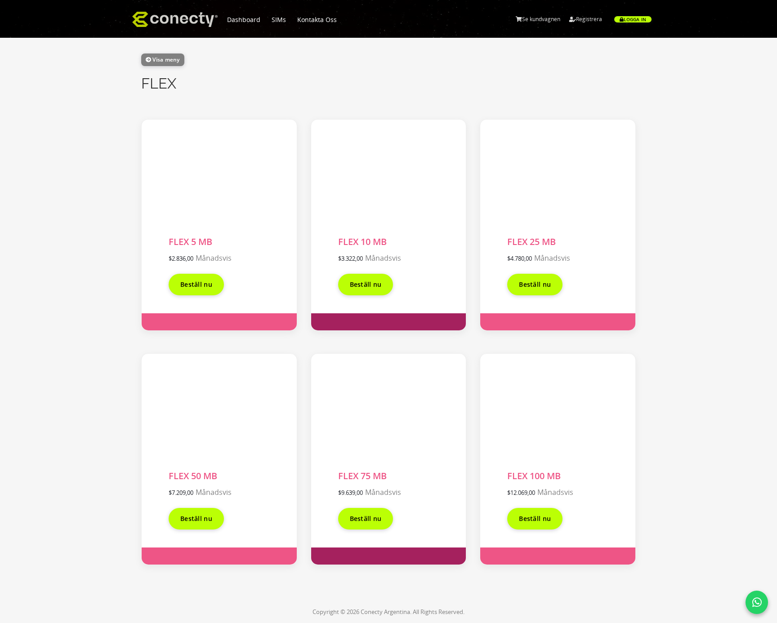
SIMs (279, 19)
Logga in (635, 19)
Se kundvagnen (541, 19)
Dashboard (243, 19)
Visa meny (165, 59)
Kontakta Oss (317, 19)
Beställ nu (196, 284)
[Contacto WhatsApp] (757, 602)
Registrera (589, 19)
